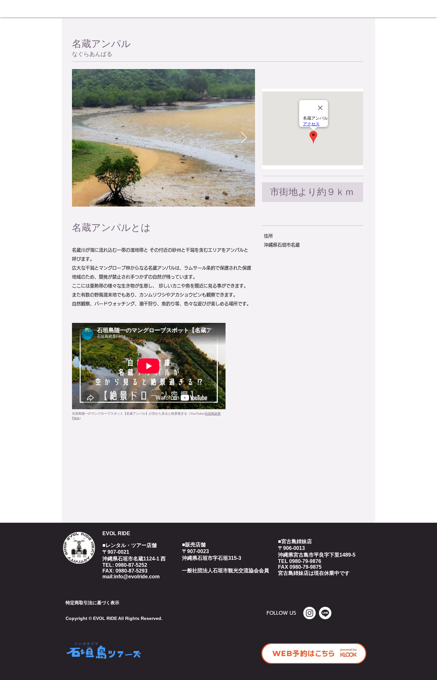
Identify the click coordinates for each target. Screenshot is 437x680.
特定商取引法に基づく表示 (92, 602)
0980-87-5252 (131, 565)
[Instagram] (309, 613)
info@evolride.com (137, 576)
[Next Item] (244, 138)
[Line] (325, 613)
